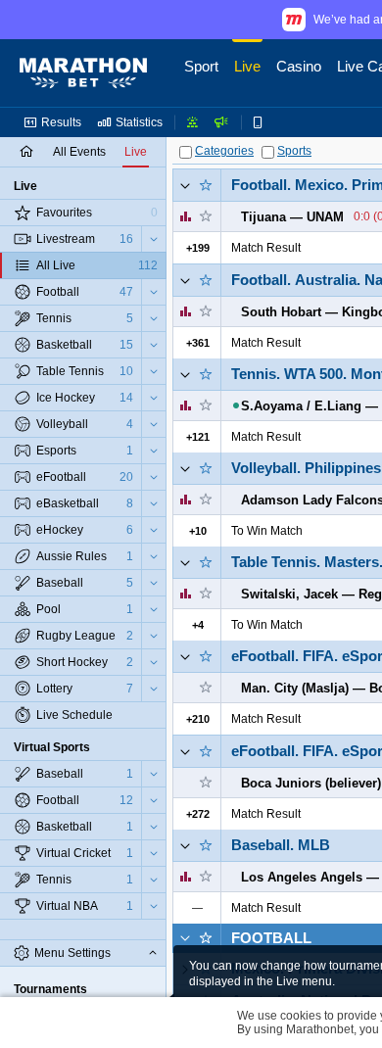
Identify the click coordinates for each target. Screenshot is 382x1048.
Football (271, 937)
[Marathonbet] (83, 73)
